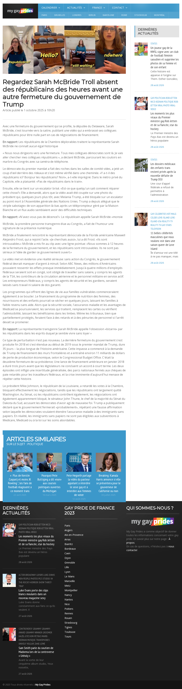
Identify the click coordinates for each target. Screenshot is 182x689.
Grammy (37, 628)
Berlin (92, 15)
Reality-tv (167, 221)
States (154, 43)
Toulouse (70, 632)
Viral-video (31, 532)
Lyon (67, 571)
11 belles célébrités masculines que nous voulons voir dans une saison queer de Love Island (163, 240)
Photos (34, 578)
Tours (68, 636)
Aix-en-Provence (74, 534)
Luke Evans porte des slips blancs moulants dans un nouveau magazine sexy (33, 594)
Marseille (70, 581)
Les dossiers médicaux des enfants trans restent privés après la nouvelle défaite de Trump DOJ (163, 171)
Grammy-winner (34, 632)
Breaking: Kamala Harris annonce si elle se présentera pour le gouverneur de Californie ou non (108, 483)
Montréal (159, 15)
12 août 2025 (79, 498)
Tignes (68, 627)
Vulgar (30, 643)
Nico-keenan (157, 101)
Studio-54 (48, 578)
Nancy (68, 595)
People (26, 578)
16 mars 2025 (49, 494)
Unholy (22, 643)
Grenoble (70, 562)
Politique (168, 101)
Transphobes (43, 640)
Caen (67, 553)
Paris (44, 15)
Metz (67, 585)
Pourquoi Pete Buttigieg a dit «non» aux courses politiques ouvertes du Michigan (49, 483)
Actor (22, 574)
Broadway (30, 574)
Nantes (69, 599)
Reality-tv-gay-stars (161, 225)
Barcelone (108, 15)
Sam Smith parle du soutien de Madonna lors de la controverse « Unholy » (36, 652)
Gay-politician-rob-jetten (164, 98)
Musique (31, 640)
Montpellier (71, 590)
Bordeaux (70, 548)
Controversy (25, 628)
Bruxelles (59, 15)
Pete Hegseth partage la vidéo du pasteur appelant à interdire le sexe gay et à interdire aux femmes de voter (79, 485)
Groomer (47, 632)
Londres (76, 15)
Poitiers (69, 608)
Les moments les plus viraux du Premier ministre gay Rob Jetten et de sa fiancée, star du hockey (164, 121)
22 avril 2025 (20, 494)
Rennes (69, 613)
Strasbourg (71, 622)
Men (21, 578)
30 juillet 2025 (108, 494)
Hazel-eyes (24, 636)
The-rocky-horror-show (31, 582)
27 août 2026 (25, 616)
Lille (67, 567)
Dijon (68, 558)
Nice (67, 604)
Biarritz (69, 544)
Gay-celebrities (158, 213)
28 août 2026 (157, 85)
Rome (124, 15)
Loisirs (39, 574)
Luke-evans (49, 574)
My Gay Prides (42, 684)
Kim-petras (35, 636)
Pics (40, 578)
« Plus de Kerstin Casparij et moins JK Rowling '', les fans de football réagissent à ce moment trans (20, 483)
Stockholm (140, 15)
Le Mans (69, 576)
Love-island (164, 217)
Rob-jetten (42, 528)
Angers (69, 530)
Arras (68, 539)
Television (156, 228)
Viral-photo (164, 105)
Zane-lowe (39, 643)
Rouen (68, 618)
